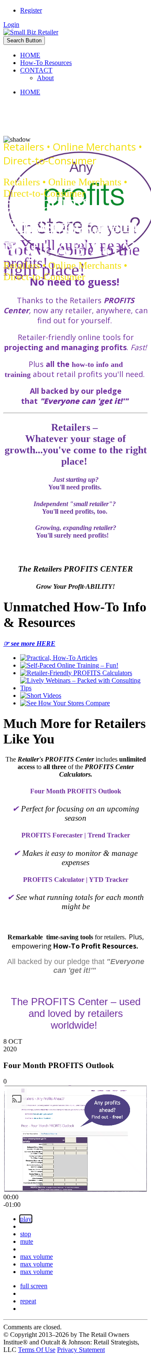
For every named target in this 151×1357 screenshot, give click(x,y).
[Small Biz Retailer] (30, 32)
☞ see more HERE (29, 643)
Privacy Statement (81, 1349)
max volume (36, 1256)
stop (25, 1233)
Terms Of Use (36, 1349)
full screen (33, 1285)
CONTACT (36, 70)
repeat (28, 1301)
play (25, 1218)
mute (26, 1241)
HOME (30, 55)
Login (11, 24)
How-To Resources (46, 62)
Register (31, 10)
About (45, 77)
